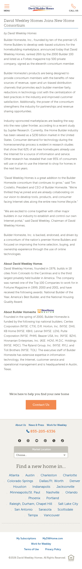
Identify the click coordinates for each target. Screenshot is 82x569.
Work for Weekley (57, 425)
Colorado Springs (20, 481)
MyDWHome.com (53, 538)
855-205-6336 (42, 431)
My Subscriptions (26, 538)
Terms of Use (31, 549)
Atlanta (14, 475)
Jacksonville (65, 487)
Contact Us (41, 404)
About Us (20, 425)
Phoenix (34, 498)
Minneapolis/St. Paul (25, 492)
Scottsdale (65, 509)
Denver (75, 481)
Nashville (52, 492)
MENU (7, 11)
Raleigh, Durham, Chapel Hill (31, 504)
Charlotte (70, 475)
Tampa (33, 515)
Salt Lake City (68, 504)
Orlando (71, 492)
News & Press (36, 425)
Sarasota (45, 509)
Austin (30, 475)
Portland (52, 498)
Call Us (73, 11)
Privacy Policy (53, 549)
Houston (19, 487)
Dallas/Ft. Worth (51, 481)
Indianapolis (41, 487)
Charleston (49, 475)
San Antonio (23, 509)
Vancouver (52, 515)
